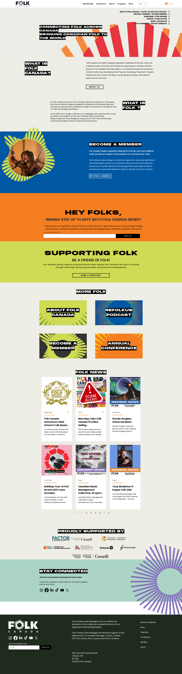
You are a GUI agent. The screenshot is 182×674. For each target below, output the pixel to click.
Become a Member (148, 622)
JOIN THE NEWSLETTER (51, 232)
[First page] (73, 513)
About (143, 647)
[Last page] (109, 513)
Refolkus (144, 642)
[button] (88, 4)
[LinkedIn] (52, 590)
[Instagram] (41, 590)
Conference (146, 637)
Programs (144, 632)
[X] (67, 590)
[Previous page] (78, 513)
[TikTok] (57, 590)
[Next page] (104, 513)
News (143, 627)
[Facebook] (47, 590)
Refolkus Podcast (50, 483)
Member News (49, 415)
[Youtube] (62, 590)
